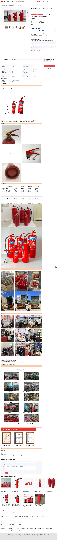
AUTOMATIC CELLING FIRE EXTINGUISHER (6, 515)
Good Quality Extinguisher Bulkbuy (19, 530)
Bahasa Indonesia (50, 535)
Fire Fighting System (3, 528)
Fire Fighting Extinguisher (41, 528)
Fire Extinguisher (13, 5)
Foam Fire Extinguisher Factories (25, 528)
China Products (13, 534)
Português (16, 535)
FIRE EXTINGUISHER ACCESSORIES (32, 516)
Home (1, 5)
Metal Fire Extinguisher (20, 524)
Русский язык (21, 535)
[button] (39, 61)
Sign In (32, 55)
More (1, 531)
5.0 (46, 60)
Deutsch (27, 535)
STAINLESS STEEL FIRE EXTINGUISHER (33, 515)
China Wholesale (25, 534)
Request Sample (45, 16)
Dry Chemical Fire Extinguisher (19, 5)
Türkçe (43, 535)
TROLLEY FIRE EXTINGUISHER (18, 515)
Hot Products (9, 534)
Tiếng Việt (46, 535)
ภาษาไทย (41, 535)
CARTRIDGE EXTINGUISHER (4, 516)
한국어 (34, 535)
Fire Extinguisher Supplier (33, 528)
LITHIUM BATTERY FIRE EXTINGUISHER (47, 515)
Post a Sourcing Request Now (22, 472)
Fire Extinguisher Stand (3, 513)
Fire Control (9, 5)
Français (18, 535)
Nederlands (30, 535)
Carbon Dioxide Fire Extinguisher (12, 524)
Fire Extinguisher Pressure (49, 528)
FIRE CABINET (44, 516)
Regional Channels (38, 534)
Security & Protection (5, 5)
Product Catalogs (12, 512)
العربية (32, 535)
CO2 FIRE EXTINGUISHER (45, 513)
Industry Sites (33, 534)
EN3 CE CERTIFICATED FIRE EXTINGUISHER (20, 513)
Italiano (24, 535)
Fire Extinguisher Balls (4, 530)
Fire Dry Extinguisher (10, 530)
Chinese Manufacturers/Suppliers (19, 534)
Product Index (41, 534)
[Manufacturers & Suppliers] (5, 1)
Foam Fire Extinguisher (4, 524)
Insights (48, 534)
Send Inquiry (37, 14)
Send (6, 472)
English (10, 535)
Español (13, 535)
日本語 (37, 535)
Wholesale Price (29, 534)
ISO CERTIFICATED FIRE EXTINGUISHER (33, 513)
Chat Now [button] (50, 14)
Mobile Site (45, 534)
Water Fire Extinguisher (16, 528)
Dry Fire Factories (10, 528)
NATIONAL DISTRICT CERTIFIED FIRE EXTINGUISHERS (21, 516)
